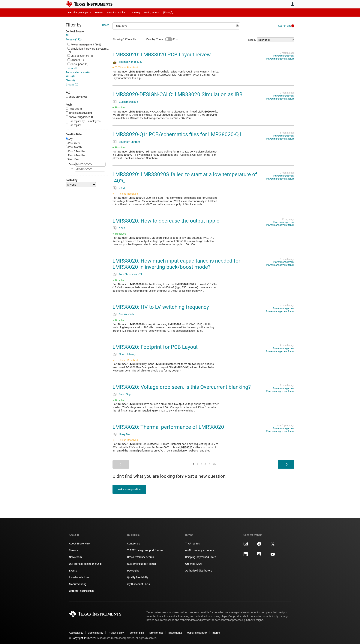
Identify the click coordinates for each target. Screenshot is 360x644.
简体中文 (168, 12)
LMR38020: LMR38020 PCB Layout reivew (161, 54)
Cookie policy (95, 632)
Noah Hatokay (127, 354)
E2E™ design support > (79, 12)
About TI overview (79, 543)
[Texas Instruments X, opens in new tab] (272, 545)
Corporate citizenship (81, 590)
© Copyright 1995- (82, 637)
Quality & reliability (137, 577)
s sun (122, 228)
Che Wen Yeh (126, 314)
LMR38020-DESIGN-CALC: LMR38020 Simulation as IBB (177, 94)
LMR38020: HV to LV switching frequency (160, 307)
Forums (99, 12)
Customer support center (141, 563)
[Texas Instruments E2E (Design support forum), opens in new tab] (259, 555)
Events (73, 570)
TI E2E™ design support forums (145, 550)
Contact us (133, 543)
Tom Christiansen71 (130, 274)
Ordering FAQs (193, 563)
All (67, 35)
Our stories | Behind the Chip (85, 563)
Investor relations (79, 577)
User (292, 4)
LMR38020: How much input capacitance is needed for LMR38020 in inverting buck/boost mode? (176, 264)
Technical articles (116, 12)
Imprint (216, 632)
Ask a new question (129, 489)
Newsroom (75, 557)
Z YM (122, 188)
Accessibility (76, 632)
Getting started (151, 12)
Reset (105, 24)
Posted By (71, 180)
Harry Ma (124, 434)
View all (72, 68)
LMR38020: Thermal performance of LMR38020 (168, 427)
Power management (283, 55)
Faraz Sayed (126, 394)
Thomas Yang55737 (130, 61)
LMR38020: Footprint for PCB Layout (155, 347)
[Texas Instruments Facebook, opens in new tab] (259, 545)
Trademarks (175, 632)
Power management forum (280, 58)
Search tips (284, 25)
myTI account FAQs (138, 584)
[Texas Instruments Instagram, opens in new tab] (245, 545)
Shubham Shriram (129, 141)
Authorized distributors (198, 570)
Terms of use (155, 632)
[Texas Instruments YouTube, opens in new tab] (272, 555)
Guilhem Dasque (128, 101)
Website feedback (197, 632)
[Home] (92, 4)
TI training (134, 12)
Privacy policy (116, 632)
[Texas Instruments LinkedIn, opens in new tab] (245, 555)
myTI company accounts (199, 550)
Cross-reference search (140, 557)
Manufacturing (77, 584)
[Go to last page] (214, 464)
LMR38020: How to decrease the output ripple (165, 221)
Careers (73, 550)
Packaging (133, 570)
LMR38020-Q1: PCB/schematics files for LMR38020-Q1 (177, 134)
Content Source (75, 31)
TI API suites (192, 543)
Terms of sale (136, 632)
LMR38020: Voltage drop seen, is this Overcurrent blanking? (181, 387)
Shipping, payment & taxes (200, 557)
